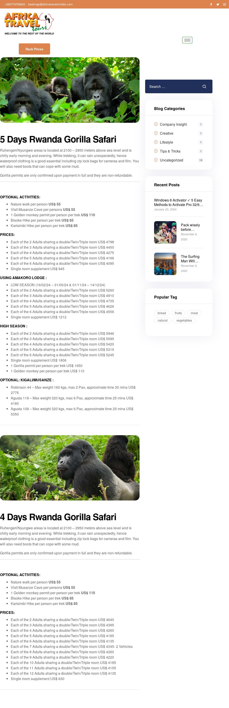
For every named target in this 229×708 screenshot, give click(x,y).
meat (194, 313)
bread (162, 313)
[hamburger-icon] (187, 40)
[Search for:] (170, 86)
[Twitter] (217, 4)
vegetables (184, 320)
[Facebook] (211, 4)
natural (163, 320)
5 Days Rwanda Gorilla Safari (58, 138)
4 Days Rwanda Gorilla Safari (58, 516)
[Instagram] (224, 4)
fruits (178, 313)
